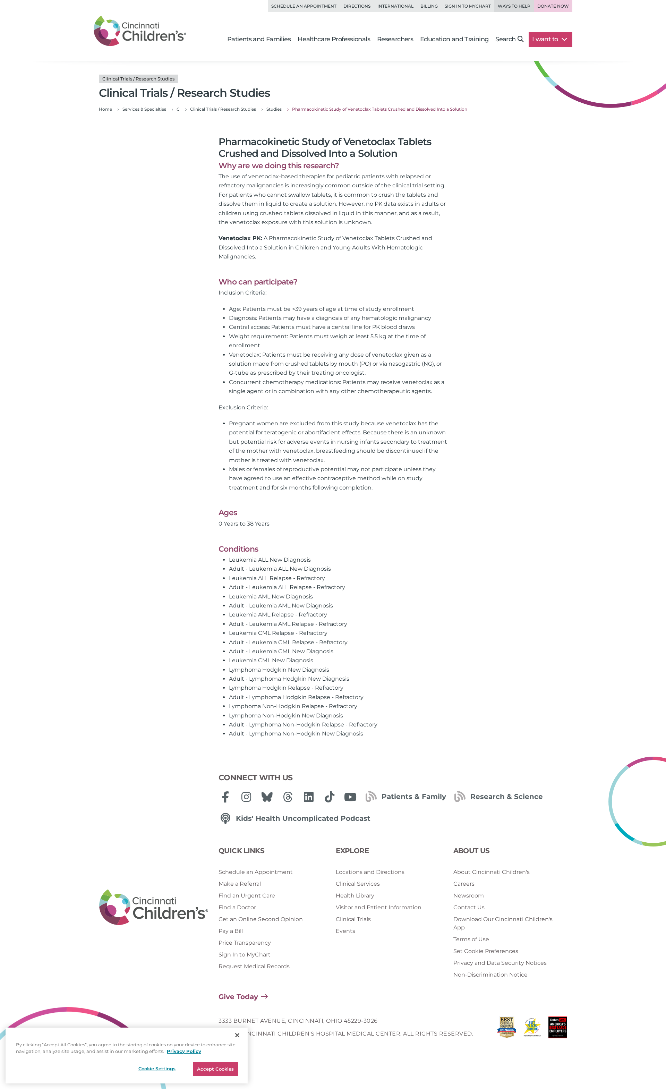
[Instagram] (246, 797)
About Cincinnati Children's (491, 872)
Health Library (355, 895)
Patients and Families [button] (259, 39)
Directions (356, 6)
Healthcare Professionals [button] (334, 39)
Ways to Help (514, 6)
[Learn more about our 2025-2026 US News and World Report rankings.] (506, 1029)
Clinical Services (358, 883)
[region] (127, 1055)
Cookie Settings (157, 1068)
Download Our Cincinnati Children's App (503, 923)
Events (345, 931)
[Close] (237, 1035)
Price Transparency (245, 942)
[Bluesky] (267, 797)
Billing (429, 6)
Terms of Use (471, 939)
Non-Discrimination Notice (490, 974)
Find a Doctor (237, 907)
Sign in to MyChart (468, 6)
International (395, 6)
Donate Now (553, 6)
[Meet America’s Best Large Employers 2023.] (557, 1029)
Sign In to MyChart (245, 954)
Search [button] (505, 39)
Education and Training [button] (454, 39)
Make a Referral (240, 883)
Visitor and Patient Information (378, 907)
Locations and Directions (370, 872)
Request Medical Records (254, 966)
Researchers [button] (395, 39)
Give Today (238, 997)
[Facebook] (225, 797)
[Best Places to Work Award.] (532, 1029)
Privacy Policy (184, 1051)
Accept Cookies (215, 1069)
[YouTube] (350, 797)
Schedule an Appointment (303, 6)
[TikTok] (329, 797)
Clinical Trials (353, 919)
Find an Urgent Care (247, 895)
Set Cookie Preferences (485, 951)
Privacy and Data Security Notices (500, 963)
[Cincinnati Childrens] (153, 907)
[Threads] (288, 797)
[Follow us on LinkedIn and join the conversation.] (309, 797)
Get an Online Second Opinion (261, 919)
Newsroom (468, 895)
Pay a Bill (231, 931)
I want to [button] (546, 39)
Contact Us (469, 907)
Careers (464, 883)
